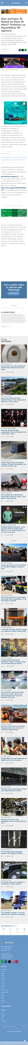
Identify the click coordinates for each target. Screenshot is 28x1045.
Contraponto (3, 1021)
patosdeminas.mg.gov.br (9, 176)
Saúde (2, 1002)
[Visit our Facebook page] (6, 961)
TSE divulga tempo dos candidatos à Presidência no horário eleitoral (13, 883)
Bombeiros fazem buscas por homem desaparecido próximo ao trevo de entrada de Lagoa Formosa (13, 728)
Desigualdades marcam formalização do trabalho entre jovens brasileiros (14, 759)
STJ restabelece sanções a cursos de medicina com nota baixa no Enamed (13, 913)
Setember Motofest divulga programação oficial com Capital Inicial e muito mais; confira (13, 432)
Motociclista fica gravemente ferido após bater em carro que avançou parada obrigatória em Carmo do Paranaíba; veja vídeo (12, 694)
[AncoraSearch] (26, 3)
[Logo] (14, 3)
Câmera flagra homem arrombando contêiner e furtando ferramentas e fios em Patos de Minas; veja (13, 464)
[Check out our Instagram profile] (13, 961)
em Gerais (9, 756)
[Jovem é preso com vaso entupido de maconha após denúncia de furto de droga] (14, 353)
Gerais (2, 988)
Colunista (3, 973)
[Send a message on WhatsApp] (2, 961)
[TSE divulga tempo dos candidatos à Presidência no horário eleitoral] (14, 869)
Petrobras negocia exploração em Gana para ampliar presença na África (13, 790)
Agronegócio (3, 969)
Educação (3, 979)
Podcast (2, 1017)
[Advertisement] (14, 1043)
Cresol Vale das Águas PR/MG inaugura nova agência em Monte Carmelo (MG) (14, 630)
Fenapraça (3, 986)
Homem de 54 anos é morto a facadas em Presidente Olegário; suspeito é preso (13, 567)
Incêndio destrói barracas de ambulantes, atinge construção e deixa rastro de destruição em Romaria (13, 662)
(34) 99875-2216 (9, 956)
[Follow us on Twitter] (9, 961)
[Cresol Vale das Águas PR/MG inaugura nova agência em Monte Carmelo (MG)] (14, 617)
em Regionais (9, 563)
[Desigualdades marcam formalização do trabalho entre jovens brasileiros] (14, 746)
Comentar (6, 326)
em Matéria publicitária (11, 428)
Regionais (3, 1000)
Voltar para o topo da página (14, 1031)
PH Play (2, 994)
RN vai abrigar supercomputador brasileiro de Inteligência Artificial (12, 852)
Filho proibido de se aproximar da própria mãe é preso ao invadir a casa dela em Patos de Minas (13, 496)
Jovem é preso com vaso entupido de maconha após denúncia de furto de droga (13, 367)
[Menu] (2, 3)
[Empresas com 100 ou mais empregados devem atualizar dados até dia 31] (14, 807)
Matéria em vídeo (4, 990)
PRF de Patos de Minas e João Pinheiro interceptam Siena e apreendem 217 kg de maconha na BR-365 (13, 599)
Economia (3, 977)
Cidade (2, 971)
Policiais (2, 996)
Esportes (2, 981)
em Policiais (9, 364)
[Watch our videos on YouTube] (16, 961)
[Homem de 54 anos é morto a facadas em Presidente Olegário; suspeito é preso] (14, 552)
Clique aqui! (13, 293)
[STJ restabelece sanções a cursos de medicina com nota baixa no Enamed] (14, 900)
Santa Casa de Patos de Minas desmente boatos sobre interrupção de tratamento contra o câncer (13, 400)
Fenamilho (3, 984)
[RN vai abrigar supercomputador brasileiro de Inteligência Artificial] (14, 839)
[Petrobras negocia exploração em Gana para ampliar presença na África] (14, 776)
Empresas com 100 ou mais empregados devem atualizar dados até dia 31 (13, 821)
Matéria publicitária (5, 992)
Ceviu (2, 1019)
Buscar (24, 1026)
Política (2, 998)
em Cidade (9, 396)
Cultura (2, 975)
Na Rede (3, 1015)
